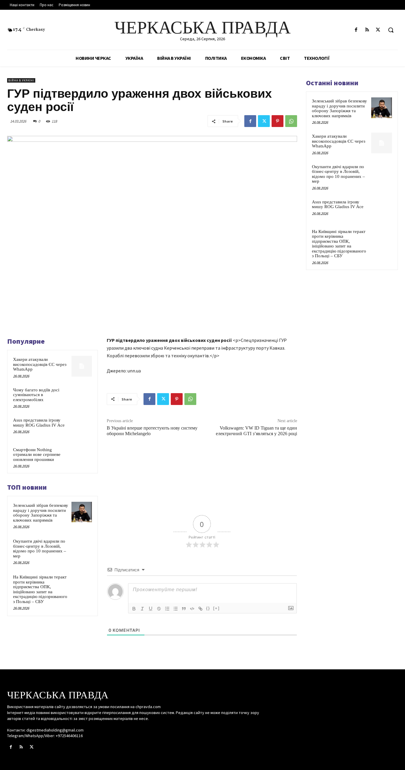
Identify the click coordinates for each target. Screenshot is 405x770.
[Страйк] (159, 608)
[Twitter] (378, 30)
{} (208, 608)
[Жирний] (134, 608)
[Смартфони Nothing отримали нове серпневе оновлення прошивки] (81, 456)
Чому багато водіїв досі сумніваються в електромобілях (36, 395)
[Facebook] (356, 30)
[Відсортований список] (167, 608)
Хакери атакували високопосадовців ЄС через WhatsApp (39, 364)
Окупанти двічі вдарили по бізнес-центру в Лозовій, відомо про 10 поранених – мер (39, 548)
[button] (391, 30)
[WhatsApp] (291, 121)
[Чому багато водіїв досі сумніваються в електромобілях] (81, 396)
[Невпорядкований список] (175, 608)
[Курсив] (142, 608)
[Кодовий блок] (192, 608)
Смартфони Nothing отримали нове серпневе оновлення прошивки (36, 454)
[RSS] (367, 30)
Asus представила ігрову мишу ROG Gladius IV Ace (39, 422)
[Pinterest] (277, 121)
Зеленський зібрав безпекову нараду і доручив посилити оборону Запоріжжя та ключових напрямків (40, 513)
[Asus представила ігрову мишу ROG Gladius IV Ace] (81, 427)
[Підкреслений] (150, 608)
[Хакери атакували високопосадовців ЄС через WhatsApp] (81, 366)
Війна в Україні (21, 80)
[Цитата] (184, 608)
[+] (216, 608)
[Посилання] (200, 608)
